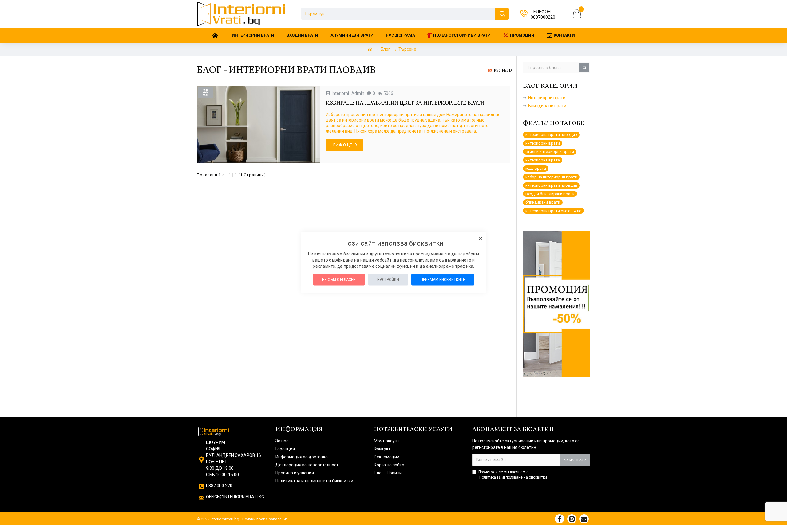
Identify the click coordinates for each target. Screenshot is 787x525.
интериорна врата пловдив (551, 134)
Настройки (388, 280)
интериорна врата (542, 160)
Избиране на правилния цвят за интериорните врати (405, 103)
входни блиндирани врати (550, 194)
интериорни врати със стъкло (553, 210)
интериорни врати (542, 143)
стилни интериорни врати (549, 151)
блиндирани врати (542, 202)
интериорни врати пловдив (551, 185)
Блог (385, 49)
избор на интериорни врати (551, 177)
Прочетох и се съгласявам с (512, 475)
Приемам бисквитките (443, 280)
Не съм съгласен (339, 280)
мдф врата (535, 168)
